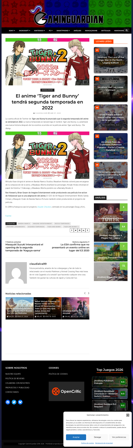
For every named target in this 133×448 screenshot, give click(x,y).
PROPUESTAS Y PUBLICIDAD (17, 387)
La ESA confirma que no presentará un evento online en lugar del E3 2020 (70, 246)
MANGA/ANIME (91, 30)
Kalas (11, 316)
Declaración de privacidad (104, 443)
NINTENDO (38, 30)
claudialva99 (41, 113)
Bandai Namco (24, 224)
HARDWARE (119, 30)
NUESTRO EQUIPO (13, 374)
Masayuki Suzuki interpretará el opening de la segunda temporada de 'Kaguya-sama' (24, 246)
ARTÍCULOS (105, 30)
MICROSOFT (24, 30)
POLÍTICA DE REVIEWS (14, 378)
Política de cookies (87, 443)
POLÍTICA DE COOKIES (58, 374)
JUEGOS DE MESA (66, 37)
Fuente (8, 216)
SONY (11, 30)
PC (50, 30)
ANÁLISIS (77, 30)
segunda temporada (36, 227)
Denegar (97, 437)
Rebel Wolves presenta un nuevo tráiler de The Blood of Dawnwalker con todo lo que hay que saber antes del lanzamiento (19, 307)
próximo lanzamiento (16, 227)
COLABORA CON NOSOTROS (17, 383)
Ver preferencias (119, 437)
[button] (128, 415)
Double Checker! (44, 207)
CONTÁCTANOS (12, 392)
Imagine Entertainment (42, 224)
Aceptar (76, 437)
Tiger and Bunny (54, 227)
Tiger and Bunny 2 (71, 227)
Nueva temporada (62, 224)
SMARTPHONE (62, 30)
